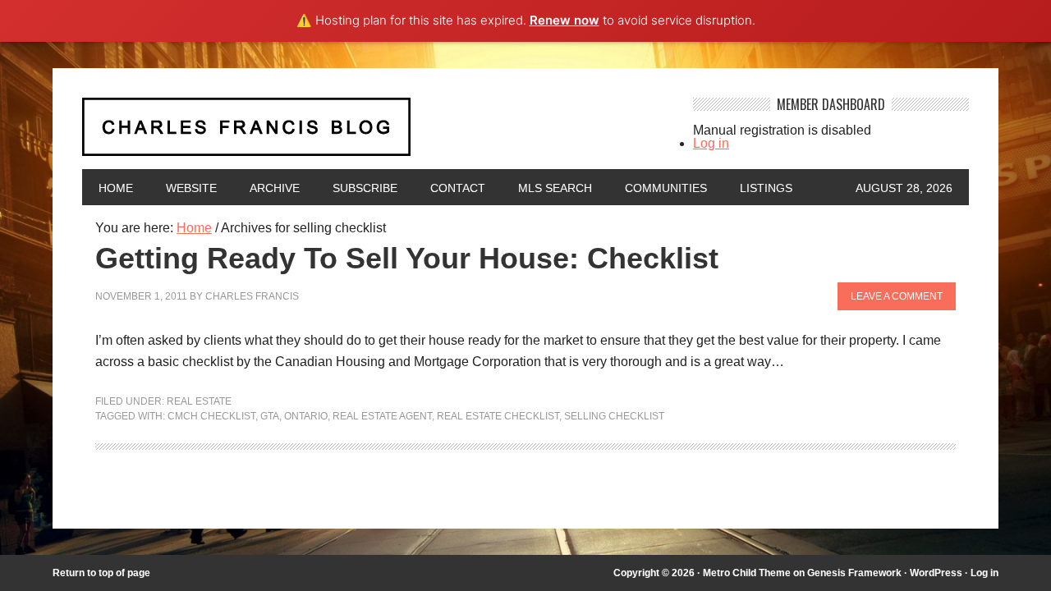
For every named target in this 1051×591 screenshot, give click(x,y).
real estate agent (382, 416)
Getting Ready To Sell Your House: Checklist (406, 258)
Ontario (306, 416)
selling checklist (614, 416)
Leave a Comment (897, 296)
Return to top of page (101, 573)
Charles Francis (252, 296)
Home (116, 188)
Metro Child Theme (747, 573)
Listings (766, 188)
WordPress (936, 573)
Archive (275, 188)
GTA (269, 416)
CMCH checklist (211, 416)
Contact (457, 188)
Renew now (564, 20)
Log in (711, 143)
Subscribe (365, 188)
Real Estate (199, 401)
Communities (666, 188)
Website (191, 188)
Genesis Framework (854, 573)
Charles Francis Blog (372, 133)
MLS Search (555, 188)
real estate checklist (498, 416)
